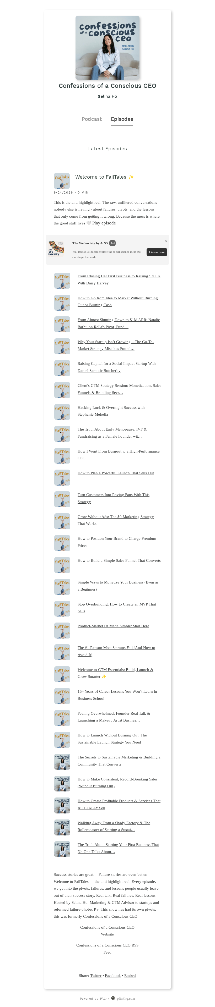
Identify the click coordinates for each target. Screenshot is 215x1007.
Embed (130, 975)
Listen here (157, 252)
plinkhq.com (126, 998)
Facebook (113, 975)
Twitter (95, 975)
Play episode (104, 223)
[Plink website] (113, 999)
